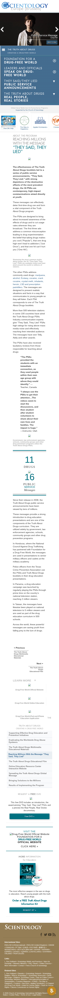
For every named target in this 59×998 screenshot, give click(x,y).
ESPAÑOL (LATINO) (12, 952)
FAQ (30, 963)
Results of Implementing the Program (26, 785)
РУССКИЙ (33, 947)
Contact (21, 965)
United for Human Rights (31, 985)
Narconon (25, 983)
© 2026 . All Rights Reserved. (27, 993)
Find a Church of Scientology (36, 965)
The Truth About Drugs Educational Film (28, 761)
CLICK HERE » (29, 846)
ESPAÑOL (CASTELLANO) (31, 952)
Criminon (17, 983)
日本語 (25, 947)
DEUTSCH (21, 949)
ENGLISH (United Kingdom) (37, 945)
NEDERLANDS (10, 949)
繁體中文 (42, 947)
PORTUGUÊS (18, 953)
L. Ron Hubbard (10, 961)
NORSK (37, 949)
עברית (18, 947)
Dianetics (21, 973)
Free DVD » (29, 816)
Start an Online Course (44, 977)
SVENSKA (45, 949)
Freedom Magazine (23, 981)
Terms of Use (26, 995)
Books (35, 963)
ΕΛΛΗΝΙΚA (47, 952)
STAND (34, 981)
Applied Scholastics (40, 127)
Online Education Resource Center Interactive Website (25, 767)
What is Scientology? (19, 975)
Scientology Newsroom (37, 975)
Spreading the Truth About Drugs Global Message (28, 774)
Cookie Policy (14, 995)
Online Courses (45, 963)
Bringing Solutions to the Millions (25, 780)
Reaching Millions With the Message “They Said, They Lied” (28, 755)
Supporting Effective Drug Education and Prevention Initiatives (28, 734)
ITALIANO (8, 953)
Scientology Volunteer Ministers (16, 979)
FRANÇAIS (10, 947)
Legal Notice (36, 995)
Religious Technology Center (23, 977)
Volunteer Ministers (20, 963)
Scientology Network (33, 973)
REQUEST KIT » (29, 910)
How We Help (8, 128)
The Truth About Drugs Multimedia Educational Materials (25, 748)
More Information (11, 965)
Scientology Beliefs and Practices (30, 961)
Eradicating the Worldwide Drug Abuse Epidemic (27, 741)
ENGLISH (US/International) (15, 945)
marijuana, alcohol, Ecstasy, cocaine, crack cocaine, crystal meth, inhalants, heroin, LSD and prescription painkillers (29, 281)
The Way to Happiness (24, 128)
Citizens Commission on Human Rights (25, 987)
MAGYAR (29, 949)
